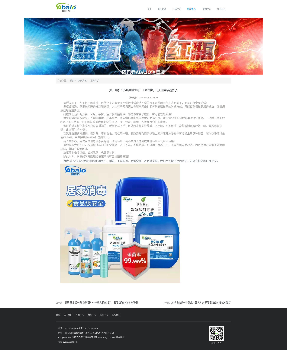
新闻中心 (191, 9)
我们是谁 (162, 9)
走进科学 (94, 80)
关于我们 (68, 315)
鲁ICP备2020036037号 (67, 342)
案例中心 (207, 9)
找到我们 (221, 9)
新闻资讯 (82, 80)
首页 (149, 9)
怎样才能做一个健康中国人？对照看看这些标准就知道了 (201, 302)
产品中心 (176, 9)
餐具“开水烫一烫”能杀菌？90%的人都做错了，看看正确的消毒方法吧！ (102, 302)
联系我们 (116, 315)
